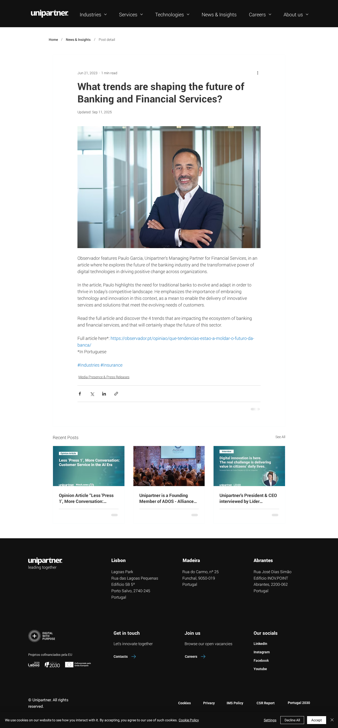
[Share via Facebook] (79, 393)
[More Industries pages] (105, 14)
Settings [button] (270, 720)
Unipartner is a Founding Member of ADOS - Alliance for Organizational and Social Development (168, 498)
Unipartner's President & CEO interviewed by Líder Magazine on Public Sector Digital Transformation (248, 498)
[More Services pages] (141, 14)
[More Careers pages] (270, 14)
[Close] (332, 720)
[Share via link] (116, 393)
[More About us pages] (307, 14)
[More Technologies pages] (188, 14)
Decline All (292, 720)
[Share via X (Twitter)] (92, 393)
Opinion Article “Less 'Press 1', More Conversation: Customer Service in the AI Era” (86, 498)
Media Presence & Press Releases (103, 377)
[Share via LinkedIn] (104, 393)
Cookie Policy (189, 720)
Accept (316, 720)
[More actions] (258, 73)
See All (280, 436)
